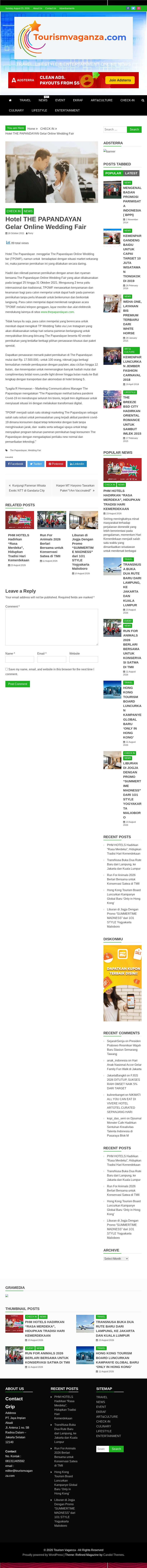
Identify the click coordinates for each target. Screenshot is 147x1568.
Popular (113, 173)
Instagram (139, 8)
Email (41, 653)
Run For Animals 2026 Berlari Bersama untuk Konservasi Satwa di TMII (132, 649)
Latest (131, 173)
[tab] (113, 173)
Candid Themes (113, 1554)
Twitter (133, 8)
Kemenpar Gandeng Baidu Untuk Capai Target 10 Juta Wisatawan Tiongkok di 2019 (132, 258)
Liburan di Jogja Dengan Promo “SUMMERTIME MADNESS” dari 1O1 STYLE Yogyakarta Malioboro (83, 551)
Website (74, 653)
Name (10, 653)
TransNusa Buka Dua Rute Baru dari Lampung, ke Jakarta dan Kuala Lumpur (124, 864)
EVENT (60, 100)
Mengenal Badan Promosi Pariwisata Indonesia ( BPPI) (132, 201)
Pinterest (57, 463)
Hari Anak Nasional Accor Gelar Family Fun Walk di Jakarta (124, 1065)
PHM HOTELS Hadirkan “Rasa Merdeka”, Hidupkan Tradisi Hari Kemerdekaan (18, 547)
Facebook (128, 8)
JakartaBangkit (116, 1075)
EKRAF (78, 100)
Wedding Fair (34, 450)
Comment (12, 606)
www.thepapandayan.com (57, 311)
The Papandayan (18, 450)
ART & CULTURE (129, 350)
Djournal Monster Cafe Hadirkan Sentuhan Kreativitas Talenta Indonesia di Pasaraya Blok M (124, 1127)
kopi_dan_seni (116, 1118)
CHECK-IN (127, 100)
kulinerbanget (115, 1094)
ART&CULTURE (102, 100)
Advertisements (66, 8)
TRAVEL (25, 100)
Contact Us (50, 8)
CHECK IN (14, 211)
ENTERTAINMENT (67, 110)
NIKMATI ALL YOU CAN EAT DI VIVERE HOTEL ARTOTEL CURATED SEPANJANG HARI (124, 1103)
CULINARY (16, 110)
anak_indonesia (117, 1060)
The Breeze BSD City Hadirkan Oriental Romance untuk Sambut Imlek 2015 (132, 415)
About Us (37, 8)
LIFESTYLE (39, 110)
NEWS (43, 99)
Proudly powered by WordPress (43, 1554)
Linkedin (78, 463)
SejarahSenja (116, 1041)
